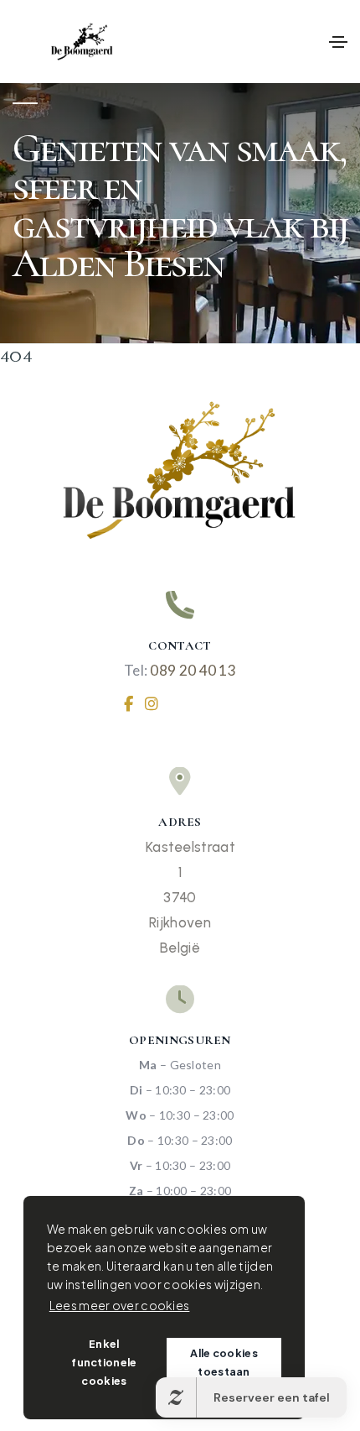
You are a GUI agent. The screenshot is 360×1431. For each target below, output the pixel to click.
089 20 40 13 (193, 670)
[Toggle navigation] (338, 42)
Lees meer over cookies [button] (119, 1305)
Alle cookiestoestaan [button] (224, 1362)
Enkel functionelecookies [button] (103, 1362)
